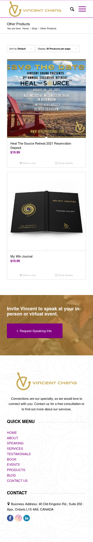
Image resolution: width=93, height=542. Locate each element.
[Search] (70, 8)
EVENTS (13, 464)
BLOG (11, 475)
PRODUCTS (16, 469)
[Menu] (80, 8)
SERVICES (15, 448)
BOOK (11, 459)
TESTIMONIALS (19, 453)
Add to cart (29, 163)
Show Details (65, 163)
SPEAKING (15, 443)
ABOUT (12, 438)
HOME (12, 432)
